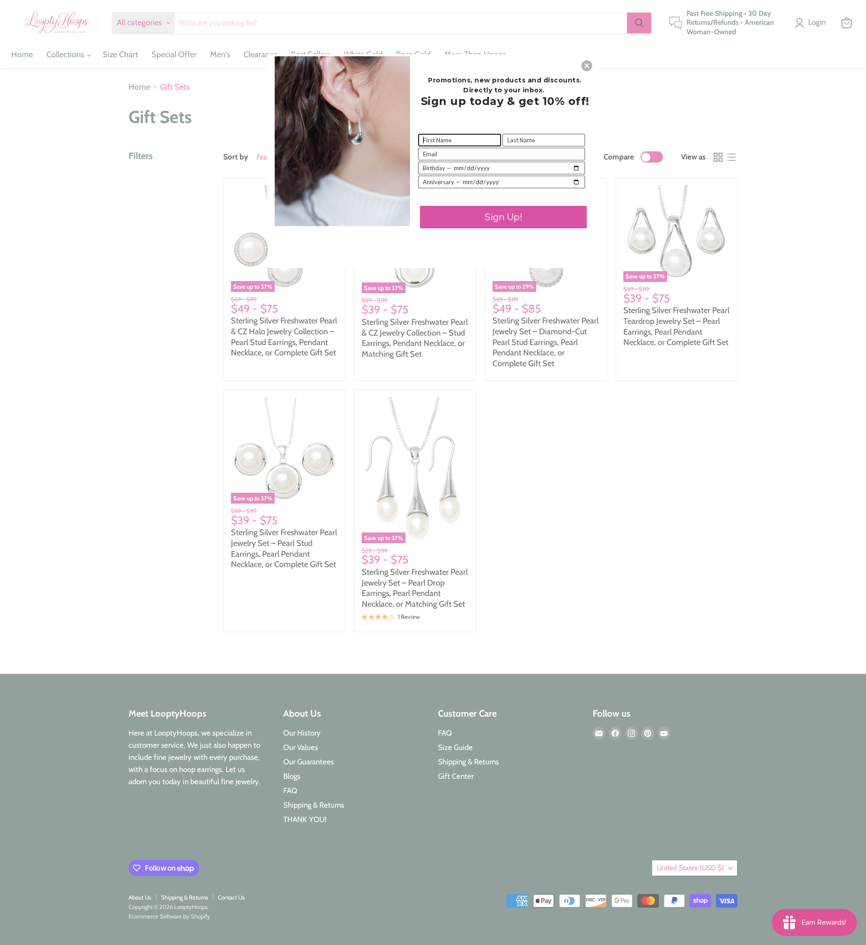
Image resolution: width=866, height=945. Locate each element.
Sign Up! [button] (503, 217)
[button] (586, 65)
